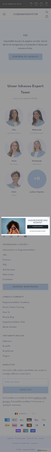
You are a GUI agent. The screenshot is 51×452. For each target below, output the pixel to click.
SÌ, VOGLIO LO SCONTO (38, 226)
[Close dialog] (48, 217)
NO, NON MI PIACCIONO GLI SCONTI (38, 231)
